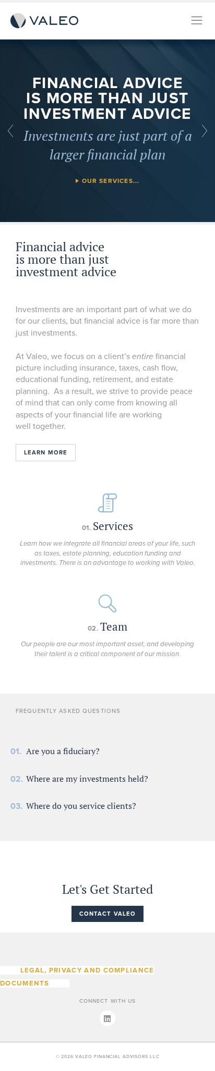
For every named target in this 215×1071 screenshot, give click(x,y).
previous (10, 131)
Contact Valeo (107, 913)
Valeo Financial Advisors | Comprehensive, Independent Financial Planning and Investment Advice (44, 21)
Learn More (45, 452)
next (204, 131)
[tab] (63, 751)
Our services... (111, 180)
